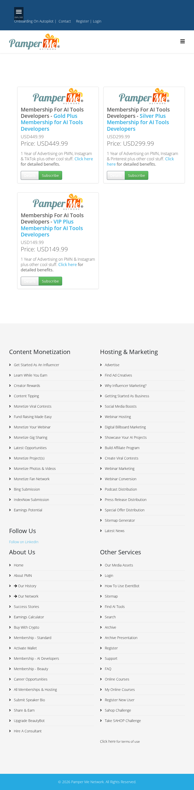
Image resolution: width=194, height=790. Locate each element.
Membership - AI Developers (36, 658)
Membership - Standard (32, 637)
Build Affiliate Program (121, 447)
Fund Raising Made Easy (32, 416)
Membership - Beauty (30, 668)
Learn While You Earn (30, 375)
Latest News (114, 530)
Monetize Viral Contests (32, 406)
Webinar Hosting (117, 416)
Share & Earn (24, 710)
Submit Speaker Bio (29, 699)
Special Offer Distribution (124, 510)
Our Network (27, 596)
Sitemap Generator (119, 520)
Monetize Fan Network (31, 478)
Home (18, 565)
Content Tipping (26, 395)
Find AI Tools (114, 606)
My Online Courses (119, 689)
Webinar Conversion (120, 478)
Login (97, 21)
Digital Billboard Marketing (125, 427)
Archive (110, 627)
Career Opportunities (30, 679)
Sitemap (111, 596)
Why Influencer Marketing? (125, 385)
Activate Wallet (25, 648)
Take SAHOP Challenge (122, 720)
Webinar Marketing (119, 468)
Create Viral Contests (121, 458)
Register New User (119, 699)
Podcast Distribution (120, 489)
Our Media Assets (118, 565)
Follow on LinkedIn (23, 541)
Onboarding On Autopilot (34, 21)
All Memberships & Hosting (35, 689)
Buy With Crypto (26, 627)
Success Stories (26, 606)
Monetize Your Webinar (32, 427)
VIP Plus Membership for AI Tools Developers (52, 228)
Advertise (111, 364)
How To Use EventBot (121, 585)
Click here (84, 159)
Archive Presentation (120, 637)
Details (30, 175)
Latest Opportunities (30, 447)
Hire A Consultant (27, 731)
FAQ (107, 668)
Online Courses (116, 679)
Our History (26, 585)
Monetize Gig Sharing (30, 437)
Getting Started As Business (126, 395)
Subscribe (50, 175)
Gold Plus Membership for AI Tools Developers (52, 122)
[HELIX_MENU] (182, 41)
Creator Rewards (26, 385)
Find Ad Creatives (118, 375)
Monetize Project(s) (28, 458)
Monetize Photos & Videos (34, 468)
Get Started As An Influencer (36, 364)
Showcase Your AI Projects (125, 437)
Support (110, 658)
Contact (65, 21)
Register (82, 21)
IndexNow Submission (31, 499)
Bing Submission (26, 489)
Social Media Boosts (120, 406)
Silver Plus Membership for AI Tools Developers (138, 122)
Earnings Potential (27, 510)
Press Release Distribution (125, 499)
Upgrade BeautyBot (29, 720)
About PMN (22, 575)
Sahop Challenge (117, 710)
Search (110, 617)
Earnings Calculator (28, 617)
